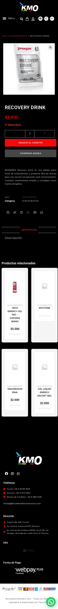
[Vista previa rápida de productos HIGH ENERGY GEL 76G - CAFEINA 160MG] (23, 276)
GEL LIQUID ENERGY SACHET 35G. (44, 392)
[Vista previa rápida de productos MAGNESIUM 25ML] (23, 357)
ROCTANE (44, 307)
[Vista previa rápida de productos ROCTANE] (53, 276)
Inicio (4, 36)
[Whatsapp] (52, 19)
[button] (9, 18)
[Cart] (27, 19)
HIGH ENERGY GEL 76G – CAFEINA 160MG (15, 314)
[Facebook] (40, 19)
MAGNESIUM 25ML (15, 390)
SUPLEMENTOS (18, 36)
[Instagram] (46, 19)
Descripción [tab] (29, 230)
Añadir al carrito (31, 142)
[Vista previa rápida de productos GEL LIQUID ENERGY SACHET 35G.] (53, 357)
